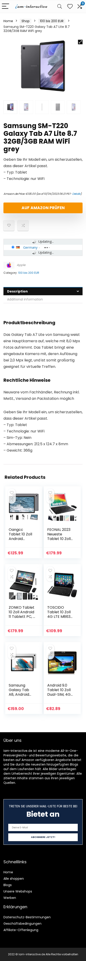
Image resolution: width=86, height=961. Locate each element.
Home (8, 21)
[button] (80, 42)
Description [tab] (17, 291)
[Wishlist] (70, 6)
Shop (26, 21)
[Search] (59, 6)
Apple (21, 265)
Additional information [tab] (25, 299)
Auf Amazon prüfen (43, 208)
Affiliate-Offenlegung (20, 930)
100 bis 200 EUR (52, 21)
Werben (9, 897)
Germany (30, 247)
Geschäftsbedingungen (22, 923)
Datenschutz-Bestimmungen (27, 917)
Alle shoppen (13, 878)
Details (76, 194)
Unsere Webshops (17, 891)
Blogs (7, 885)
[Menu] (5, 6)
